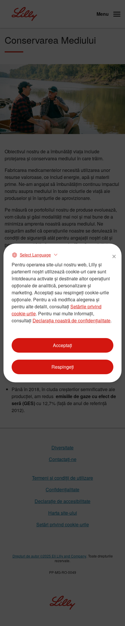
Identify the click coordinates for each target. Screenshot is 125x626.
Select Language (35, 255)
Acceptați (62, 345)
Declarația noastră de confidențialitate (71, 320)
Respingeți (62, 366)
